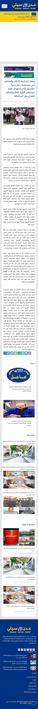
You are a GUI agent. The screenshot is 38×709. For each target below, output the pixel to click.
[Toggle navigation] (4, 6)
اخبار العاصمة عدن (31, 677)
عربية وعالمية (32, 683)
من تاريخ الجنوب (32, 689)
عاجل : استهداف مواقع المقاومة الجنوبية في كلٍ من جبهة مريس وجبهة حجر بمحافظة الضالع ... (20, 389)
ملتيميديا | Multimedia (30, 692)
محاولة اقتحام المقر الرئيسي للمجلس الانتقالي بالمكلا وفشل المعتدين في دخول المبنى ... (19, 423)
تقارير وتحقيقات (32, 686)
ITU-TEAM (23, 703)
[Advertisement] (19, 41)
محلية (34, 680)
